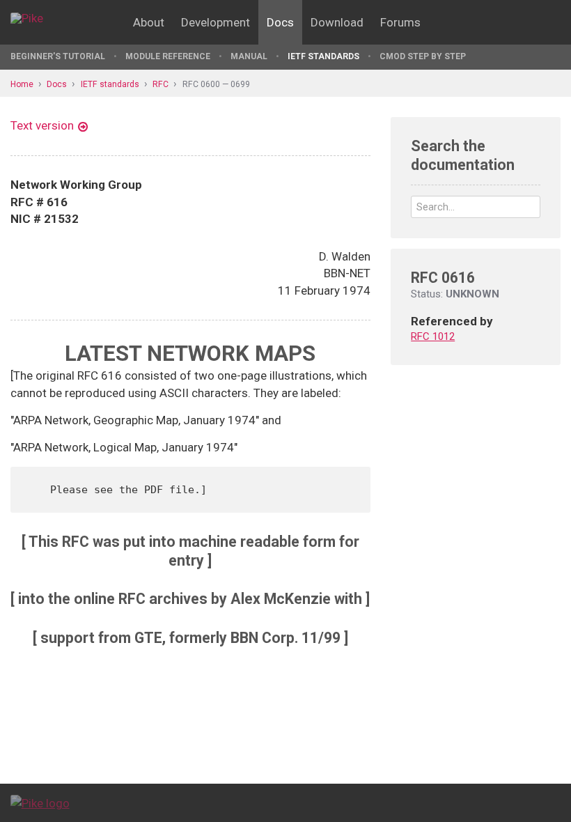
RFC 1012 (433, 336)
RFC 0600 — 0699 (216, 84)
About (148, 22)
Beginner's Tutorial (57, 56)
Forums (400, 22)
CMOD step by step (423, 56)
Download (337, 22)
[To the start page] (40, 802)
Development (215, 22)
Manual (248, 56)
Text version (42, 125)
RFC (160, 84)
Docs (280, 22)
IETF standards (323, 56)
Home (21, 84)
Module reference (167, 56)
